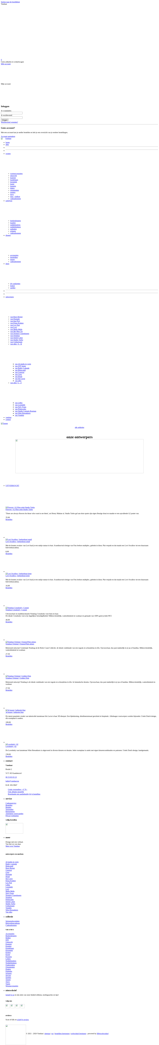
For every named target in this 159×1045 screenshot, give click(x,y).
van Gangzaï (19, 372)
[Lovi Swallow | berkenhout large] (82, 564)
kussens (13, 186)
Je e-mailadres (6, 111)
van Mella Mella (16, 329)
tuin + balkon (15, 197)
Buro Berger (10, 868)
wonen (8, 154)
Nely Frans (10, 893)
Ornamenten (10, 967)
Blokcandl (9, 866)
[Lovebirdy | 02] (82, 734)
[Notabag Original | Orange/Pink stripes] (82, 632)
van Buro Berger (16, 317)
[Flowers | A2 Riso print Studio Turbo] (82, 497)
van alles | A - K (16, 344)
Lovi (7, 889)
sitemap (47, 1034)
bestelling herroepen (62, 1034)
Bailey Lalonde (11, 864)
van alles (18, 381)
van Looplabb (20, 405)
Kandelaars (10, 948)
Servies (8, 975)
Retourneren (10, 812)
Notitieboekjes (11, 961)
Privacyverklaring (12, 816)
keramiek (13, 182)
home (8, 142)
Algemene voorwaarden (14, 814)
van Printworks (20, 409)
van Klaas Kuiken (17, 323)
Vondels (9, 908)
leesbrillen (14, 257)
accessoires (14, 255)
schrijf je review (23, 1020)
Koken (8, 952)
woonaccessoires (16, 174)
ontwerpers (10, 297)
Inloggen (5, 120)
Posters (8, 969)
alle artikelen (79, 427)
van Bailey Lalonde (22, 368)
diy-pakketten (15, 284)
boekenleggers (15, 221)
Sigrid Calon (10, 902)
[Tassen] (4, 423)
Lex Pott (9, 883)
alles (7, 145)
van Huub (18, 377)
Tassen (8, 980)
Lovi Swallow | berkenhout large (18, 576)
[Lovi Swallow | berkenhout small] (82, 529)
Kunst (8, 955)
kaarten (13, 223)
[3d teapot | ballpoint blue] (82, 700)
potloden (13, 229)
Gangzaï (9, 870)
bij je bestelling (34, 794)
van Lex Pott (15, 325)
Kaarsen (9, 944)
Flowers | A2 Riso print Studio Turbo (19, 509)
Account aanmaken (8, 136)
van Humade (15, 319)
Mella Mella (10, 891)
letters (12, 188)
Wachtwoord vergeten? (9, 122)
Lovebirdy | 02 (11, 746)
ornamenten (14, 190)
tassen (12, 259)
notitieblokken (15, 227)
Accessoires (10, 934)
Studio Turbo (10, 904)
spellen (12, 288)
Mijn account (6, 64)
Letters (8, 959)
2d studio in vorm (12, 862)
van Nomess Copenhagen (19, 334)
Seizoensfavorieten (12, 921)
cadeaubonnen (15, 199)
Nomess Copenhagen (13, 895)
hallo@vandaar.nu (12, 781)
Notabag (9, 897)
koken (12, 286)
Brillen (8, 938)
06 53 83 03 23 (11, 777)
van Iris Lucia (20, 379)
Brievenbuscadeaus (13, 923)
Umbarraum (10, 906)
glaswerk (13, 176)
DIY (7, 940)
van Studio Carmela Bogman (25, 411)
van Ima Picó (15, 321)
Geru (7, 872)
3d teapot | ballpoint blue (15, 712)
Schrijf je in (10, 995)
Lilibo (8, 885)
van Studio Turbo (16, 340)
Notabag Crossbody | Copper (16, 610)
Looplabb (9, 887)
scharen (13, 231)
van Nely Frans (20, 407)
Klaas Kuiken (11, 881)
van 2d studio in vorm (23, 364)
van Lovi (13, 327)
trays (12, 194)
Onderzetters (10, 965)
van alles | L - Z (16, 383)
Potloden (9, 971)
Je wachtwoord (6, 115)
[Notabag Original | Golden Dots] (82, 666)
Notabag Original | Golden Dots (17, 678)
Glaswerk (9, 942)
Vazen (8, 984)
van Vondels (19, 415)
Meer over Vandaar (13, 846)
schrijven (9, 201)
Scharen (9, 973)
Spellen (8, 978)
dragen (8, 235)
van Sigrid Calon (16, 338)
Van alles (9, 912)
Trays (8, 982)
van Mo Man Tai (16, 331)
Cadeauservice (11, 803)
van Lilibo (18, 403)
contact (8, 419)
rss (52, 1034)
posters (12, 192)
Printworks (10, 900)
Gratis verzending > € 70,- (17, 789)
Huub (8, 877)
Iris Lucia (9, 879)
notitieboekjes (15, 225)
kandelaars (14, 180)
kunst (12, 184)
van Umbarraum (16, 342)
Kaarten (8, 946)
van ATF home (20, 366)
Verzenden (9, 809)
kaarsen (13, 178)
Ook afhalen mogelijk (16, 792)
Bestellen (9, 519)
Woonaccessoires (12, 986)
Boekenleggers (11, 936)
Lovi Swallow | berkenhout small (18, 542)
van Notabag (15, 336)
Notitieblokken (11, 963)
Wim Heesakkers (12, 910)
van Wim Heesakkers (22, 413)
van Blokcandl (20, 370)
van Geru (18, 374)
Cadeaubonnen (11, 925)
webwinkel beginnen (78, 1034)
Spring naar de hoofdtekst (10, 2)
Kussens (9, 957)
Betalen (8, 807)
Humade (9, 874)
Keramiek (9, 950)
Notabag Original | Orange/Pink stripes (20, 644)
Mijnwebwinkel (102, 1034)
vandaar (8, 417)
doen (7, 264)
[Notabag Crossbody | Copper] (82, 598)
